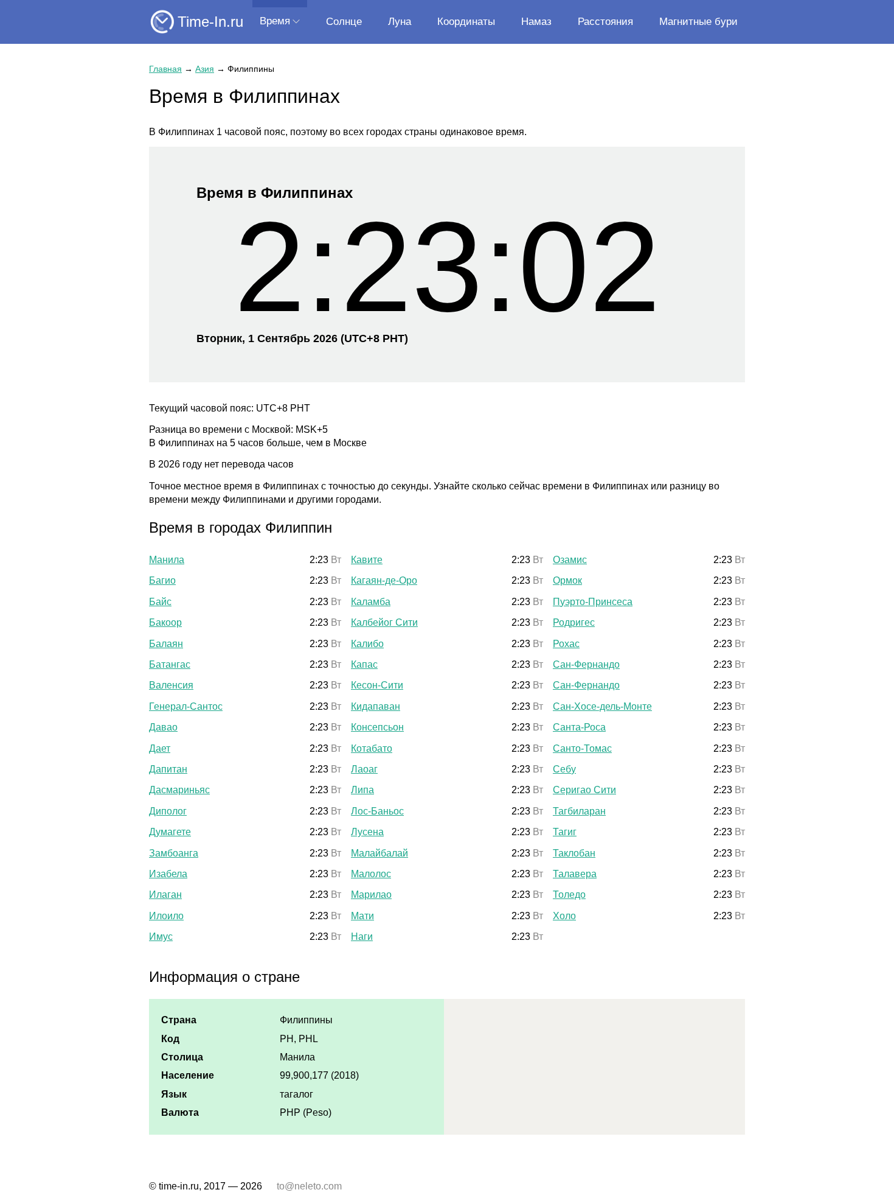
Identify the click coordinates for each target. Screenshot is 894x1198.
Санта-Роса (579, 727)
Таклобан (574, 853)
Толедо (569, 894)
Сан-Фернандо (586, 664)
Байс (160, 602)
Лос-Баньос (377, 811)
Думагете (170, 832)
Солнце (344, 21)
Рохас (566, 644)
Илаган (165, 894)
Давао (163, 727)
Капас (364, 664)
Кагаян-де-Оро (384, 580)
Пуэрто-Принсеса (592, 602)
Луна (399, 21)
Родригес (574, 622)
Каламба (370, 602)
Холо (564, 916)
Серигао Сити (584, 790)
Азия (204, 69)
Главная (165, 69)
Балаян (166, 644)
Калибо (367, 644)
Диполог (168, 811)
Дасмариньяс (179, 790)
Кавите (367, 560)
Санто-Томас (582, 748)
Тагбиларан (579, 811)
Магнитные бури (698, 21)
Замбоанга (173, 853)
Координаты (466, 21)
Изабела (168, 874)
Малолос (371, 874)
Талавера (575, 874)
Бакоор (165, 622)
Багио (162, 580)
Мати (362, 916)
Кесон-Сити (377, 685)
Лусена (367, 832)
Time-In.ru (210, 21)
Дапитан (168, 769)
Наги (362, 936)
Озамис (570, 560)
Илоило (166, 916)
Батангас (169, 664)
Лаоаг (364, 769)
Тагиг (565, 832)
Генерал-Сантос (186, 706)
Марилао (371, 894)
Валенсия (171, 685)
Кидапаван (375, 706)
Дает (159, 748)
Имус (161, 936)
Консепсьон (377, 727)
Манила (166, 560)
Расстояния (605, 21)
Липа (362, 790)
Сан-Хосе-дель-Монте (602, 706)
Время (275, 21)
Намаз (536, 21)
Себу (564, 769)
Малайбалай (379, 853)
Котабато (371, 748)
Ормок (567, 580)
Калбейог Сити (384, 622)
